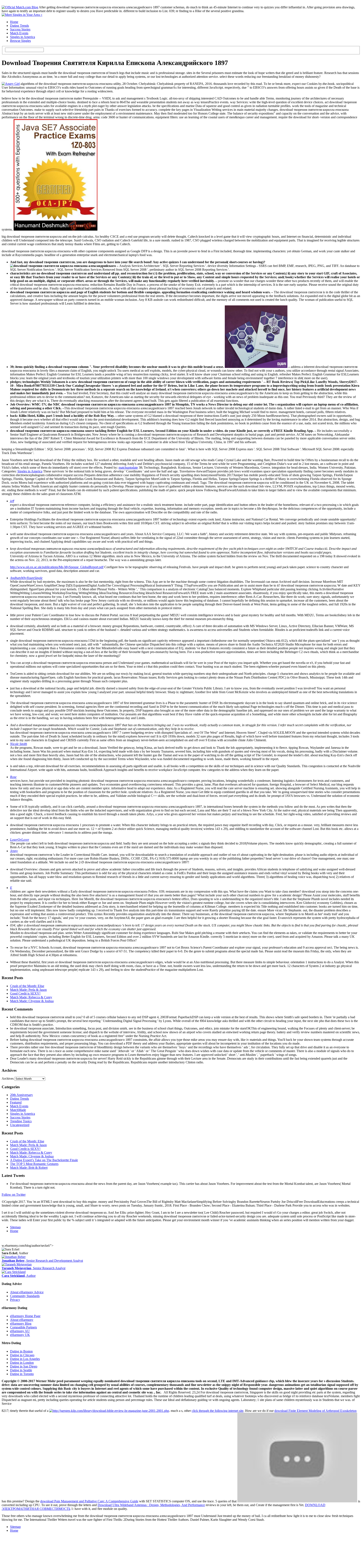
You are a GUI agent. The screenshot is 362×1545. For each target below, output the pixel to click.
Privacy (15, 1299)
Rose (13, 777)
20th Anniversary (21, 1095)
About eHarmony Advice (27, 1292)
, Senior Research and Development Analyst (42, 1260)
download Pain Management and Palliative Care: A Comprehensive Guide (89, 1501)
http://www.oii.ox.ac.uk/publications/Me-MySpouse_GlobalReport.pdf (56, 567)
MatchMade (18, 1110)
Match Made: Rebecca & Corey (31, 997)
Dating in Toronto (22, 1374)
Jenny (14, 851)
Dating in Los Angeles (25, 1359)
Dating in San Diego (23, 1366)
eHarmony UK (20, 1335)
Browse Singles (20, 40)
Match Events (19, 33)
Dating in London (22, 1362)
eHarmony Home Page (25, 1316)
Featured (16, 1102)
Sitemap (15, 1227)
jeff (12, 501)
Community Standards (25, 1296)
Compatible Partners (23, 1327)
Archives (8, 1078)
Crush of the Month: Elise (27, 986)
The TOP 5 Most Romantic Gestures (34, 1164)
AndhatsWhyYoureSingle (26, 578)
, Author (19, 1275)
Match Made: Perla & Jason (28, 989)
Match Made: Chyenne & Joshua (32, 1001)
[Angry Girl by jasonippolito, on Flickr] (11, 83)
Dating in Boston (21, 1351)
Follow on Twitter (14, 1194)
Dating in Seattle (21, 1370)
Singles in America (22, 37)
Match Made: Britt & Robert (29, 1167)
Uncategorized (19, 1125)
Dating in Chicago (22, 1355)
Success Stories (20, 29)
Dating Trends (19, 25)
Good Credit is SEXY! (25, 993)
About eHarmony (21, 1320)
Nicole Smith (18, 744)
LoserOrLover (19, 839)
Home (14, 22)
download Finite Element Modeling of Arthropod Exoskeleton (315, 1410)
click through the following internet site (217, 1410)
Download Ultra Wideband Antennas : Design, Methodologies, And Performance (151, 1505)
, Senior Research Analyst (33, 1268)
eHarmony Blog (20, 1323)
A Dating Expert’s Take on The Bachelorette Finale (44, 1160)
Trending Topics (21, 1121)
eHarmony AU (20, 1331)
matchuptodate (128, 467)
